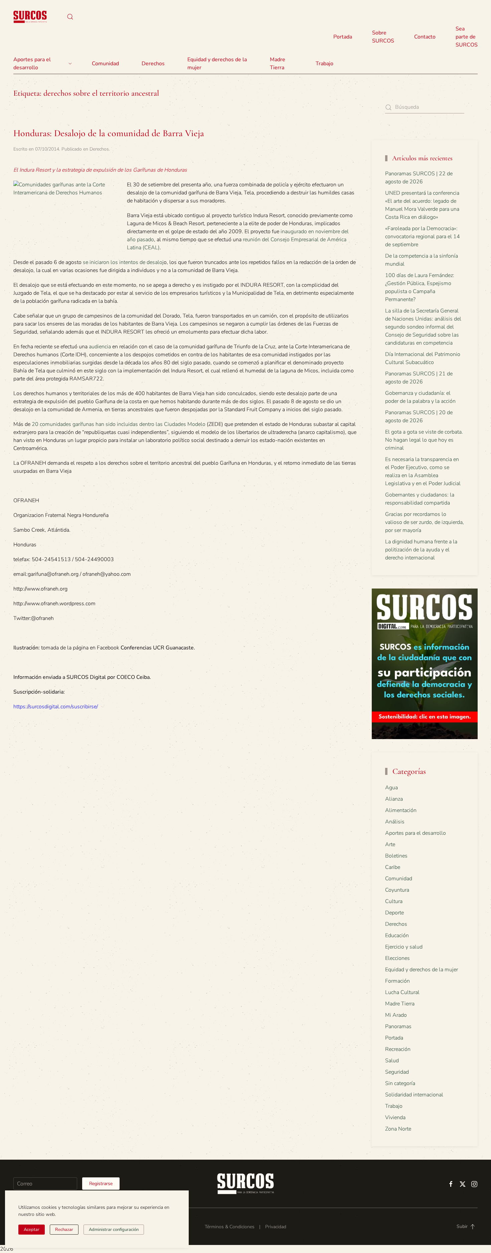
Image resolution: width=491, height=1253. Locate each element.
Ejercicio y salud (404, 947)
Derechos (99, 149)
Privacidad (275, 1227)
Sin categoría (400, 1083)
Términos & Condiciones (230, 1227)
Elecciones (397, 958)
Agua (391, 787)
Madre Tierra (277, 63)
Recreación (398, 1049)
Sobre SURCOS (383, 36)
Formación (397, 981)
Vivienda (395, 1117)
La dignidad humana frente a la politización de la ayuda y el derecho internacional (421, 549)
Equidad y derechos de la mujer (217, 63)
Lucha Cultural (402, 992)
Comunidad (398, 878)
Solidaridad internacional (414, 1094)
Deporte (394, 912)
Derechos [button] (153, 63)
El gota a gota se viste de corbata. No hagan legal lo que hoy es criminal (424, 440)
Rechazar (64, 1230)
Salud (392, 1060)
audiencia (100, 346)
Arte (390, 844)
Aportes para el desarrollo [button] (32, 63)
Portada (342, 36)
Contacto (425, 36)
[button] (70, 16)
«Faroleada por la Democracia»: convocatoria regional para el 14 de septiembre (422, 236)
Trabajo (324, 63)
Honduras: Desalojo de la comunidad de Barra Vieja (108, 133)
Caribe (392, 867)
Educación (397, 935)
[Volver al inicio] (30, 16)
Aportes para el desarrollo (415, 833)
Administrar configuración (114, 1230)
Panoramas (398, 1026)
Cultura (393, 901)
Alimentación (401, 810)
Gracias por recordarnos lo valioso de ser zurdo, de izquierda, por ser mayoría (424, 522)
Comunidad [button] (105, 63)
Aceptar (31, 1230)
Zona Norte (398, 1129)
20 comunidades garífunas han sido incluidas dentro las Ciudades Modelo (118, 424)
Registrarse (101, 1183)
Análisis (394, 821)
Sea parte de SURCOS (467, 37)
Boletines (396, 856)
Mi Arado (396, 1015)
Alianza (394, 799)
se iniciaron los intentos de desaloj (123, 262)
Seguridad (397, 1072)
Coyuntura (397, 890)
